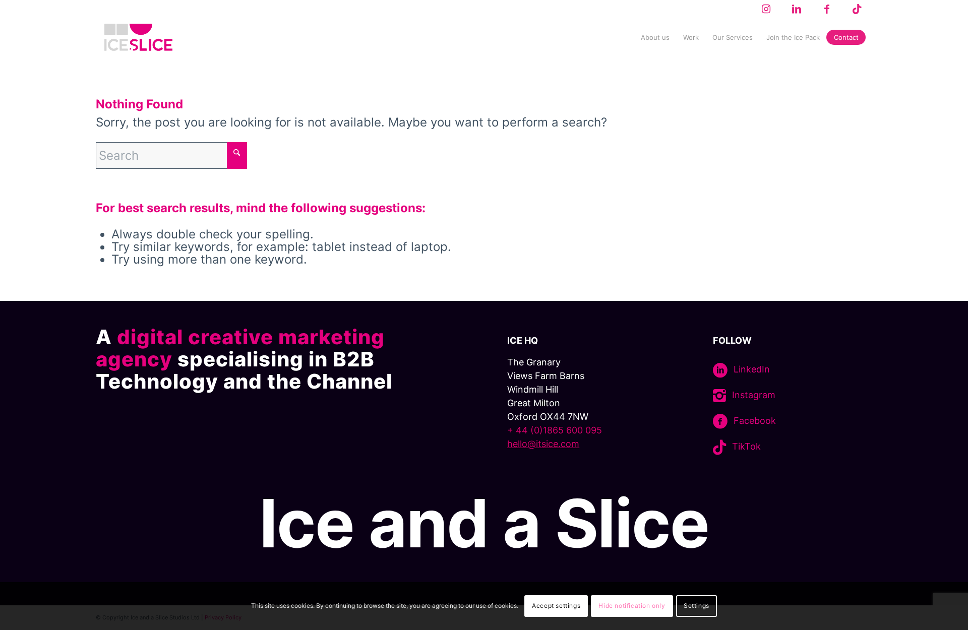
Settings (696, 605)
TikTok (746, 446)
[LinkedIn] (720, 370)
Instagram (753, 395)
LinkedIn (752, 369)
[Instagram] (719, 396)
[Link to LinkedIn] (796, 8)
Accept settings (556, 605)
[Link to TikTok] (857, 8)
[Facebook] (720, 421)
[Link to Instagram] (766, 8)
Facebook (755, 420)
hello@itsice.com (543, 443)
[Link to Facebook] (826, 8)
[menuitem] (655, 37)
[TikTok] (719, 447)
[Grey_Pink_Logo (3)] (138, 37)
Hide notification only (631, 605)
